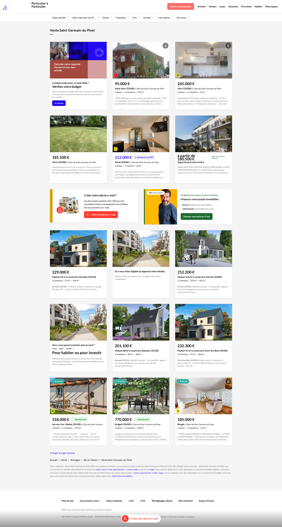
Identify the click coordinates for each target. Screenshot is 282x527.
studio (154, 473)
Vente (64, 459)
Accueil (53, 459)
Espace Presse (206, 500)
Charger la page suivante (62, 452)
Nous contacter (114, 500)
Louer (222, 6)
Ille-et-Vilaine (90, 459)
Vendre (213, 6)
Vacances (233, 6)
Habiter (258, 6)
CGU (131, 500)
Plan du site (68, 500)
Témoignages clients (162, 500)
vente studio (132, 469)
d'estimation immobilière (122, 476)
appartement (145, 473)
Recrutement (186, 500)
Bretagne (75, 459)
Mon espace (271, 6)
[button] (138, 75)
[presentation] (116, 61)
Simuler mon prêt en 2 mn (196, 216)
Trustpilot (107, 510)
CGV (142, 500)
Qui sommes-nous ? (90, 500)
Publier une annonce (180, 6)
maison (136, 473)
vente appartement (116, 469)
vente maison (101, 469)
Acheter (201, 6)
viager (152, 469)
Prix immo (246, 6)
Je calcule (58, 103)
